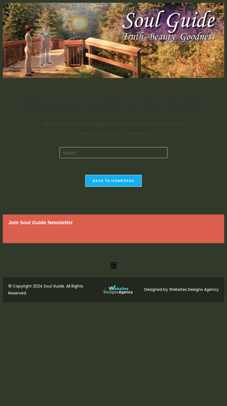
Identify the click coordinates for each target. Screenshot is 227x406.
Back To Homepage (113, 180)
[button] (113, 265)
